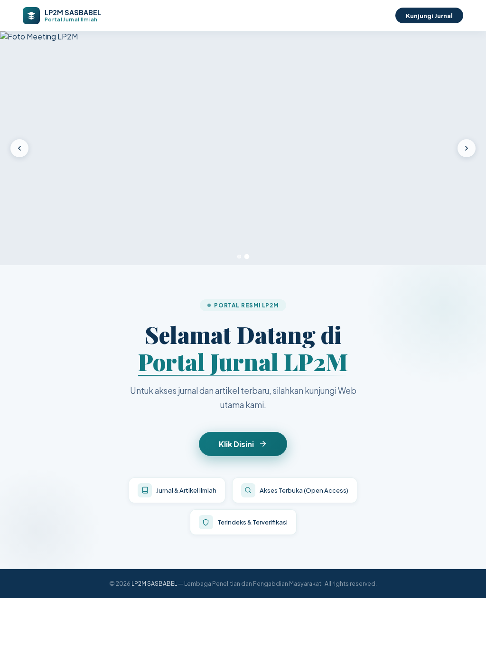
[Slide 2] (247, 256)
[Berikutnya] (467, 148)
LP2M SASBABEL (154, 583)
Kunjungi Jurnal (429, 15)
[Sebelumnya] (19, 148)
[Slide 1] (239, 256)
